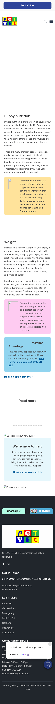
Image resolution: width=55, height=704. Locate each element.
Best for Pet (8, 618)
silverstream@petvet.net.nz (17, 585)
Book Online (27, 5)
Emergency (8, 613)
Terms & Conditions (30, 685)
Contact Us (8, 632)
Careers (6, 622)
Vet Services (9, 608)
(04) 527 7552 (9, 589)
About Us (7, 603)
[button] (48, 664)
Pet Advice (8, 627)
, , (26, 578)
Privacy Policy (10, 685)
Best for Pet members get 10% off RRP (26, 362)
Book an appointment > (18, 376)
